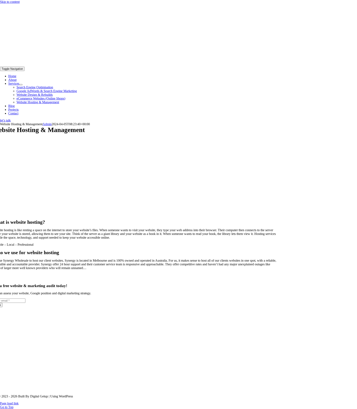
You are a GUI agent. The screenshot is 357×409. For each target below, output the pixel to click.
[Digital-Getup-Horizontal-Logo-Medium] (103, 64)
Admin (47, 124)
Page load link (9, 403)
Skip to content (10, 2)
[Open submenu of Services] (21, 84)
